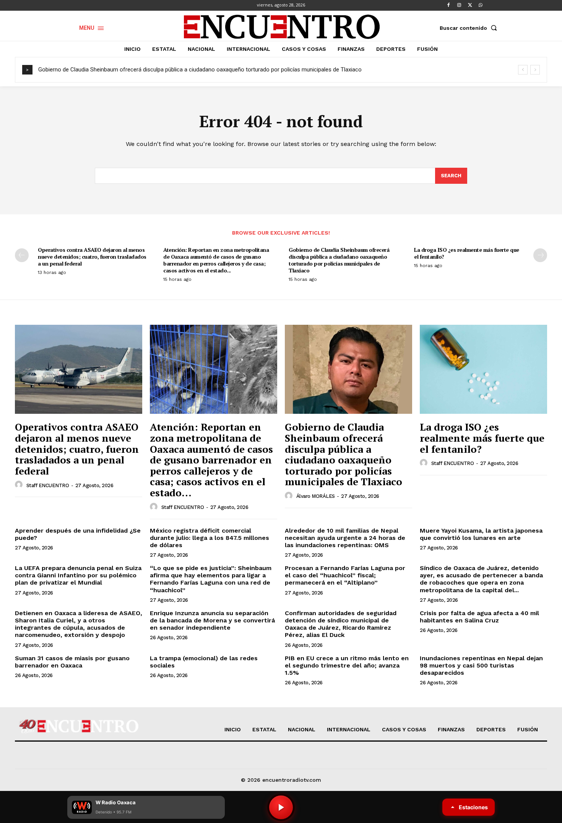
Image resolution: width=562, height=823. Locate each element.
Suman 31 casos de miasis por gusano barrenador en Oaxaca (72, 662)
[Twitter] (469, 5)
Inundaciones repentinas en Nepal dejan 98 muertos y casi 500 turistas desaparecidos (481, 665)
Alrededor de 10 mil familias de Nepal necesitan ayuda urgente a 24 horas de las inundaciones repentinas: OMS (345, 538)
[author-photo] (20, 485)
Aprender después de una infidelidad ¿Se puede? (78, 534)
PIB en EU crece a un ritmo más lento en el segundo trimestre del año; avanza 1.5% (347, 665)
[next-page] (540, 255)
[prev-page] (22, 255)
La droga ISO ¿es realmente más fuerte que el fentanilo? (466, 253)
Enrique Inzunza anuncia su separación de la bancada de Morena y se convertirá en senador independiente (212, 620)
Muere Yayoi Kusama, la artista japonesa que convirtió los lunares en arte (481, 534)
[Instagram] (459, 5)
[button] (470, 28)
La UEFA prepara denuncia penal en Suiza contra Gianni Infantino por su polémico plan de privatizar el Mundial (78, 575)
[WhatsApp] (480, 5)
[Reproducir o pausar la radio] (281, 807)
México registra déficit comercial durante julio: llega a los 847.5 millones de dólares (209, 538)
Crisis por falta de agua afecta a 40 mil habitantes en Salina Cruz (479, 616)
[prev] (523, 70)
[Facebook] (448, 5)
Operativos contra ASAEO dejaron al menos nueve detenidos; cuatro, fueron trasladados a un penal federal (92, 256)
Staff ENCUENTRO (47, 485)
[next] (535, 70)
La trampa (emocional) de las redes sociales (204, 662)
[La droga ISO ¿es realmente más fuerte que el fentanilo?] (483, 369)
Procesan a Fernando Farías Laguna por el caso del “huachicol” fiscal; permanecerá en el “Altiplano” (345, 575)
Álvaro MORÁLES (315, 496)
